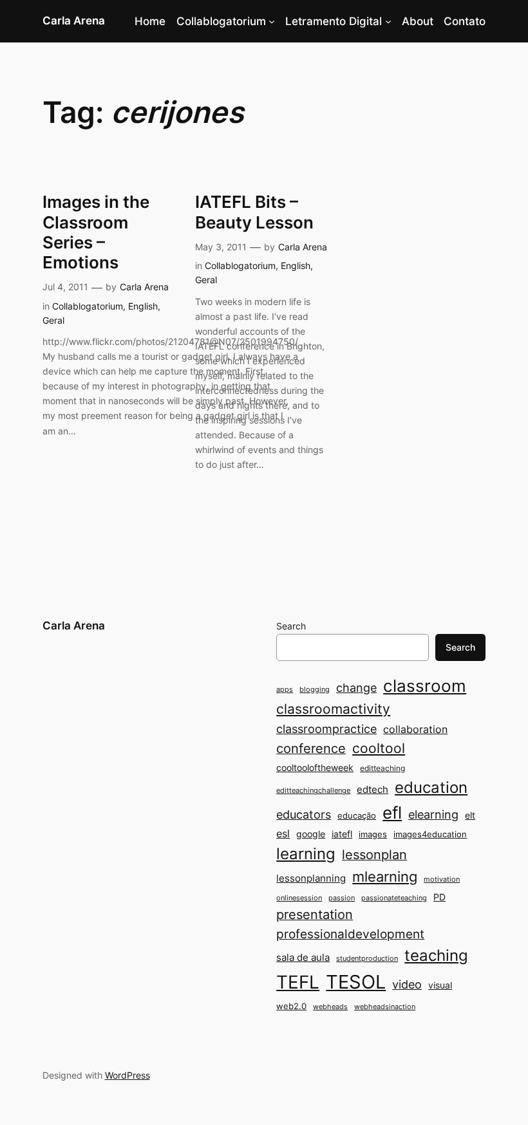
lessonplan (374, 854)
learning (305, 853)
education (431, 787)
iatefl (342, 833)
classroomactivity (333, 709)
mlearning (384, 876)
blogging (314, 689)
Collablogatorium (221, 21)
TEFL (297, 982)
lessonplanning (311, 878)
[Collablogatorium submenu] (272, 21)
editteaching (382, 768)
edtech (372, 789)
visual (440, 985)
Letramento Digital (333, 21)
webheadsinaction (384, 1007)
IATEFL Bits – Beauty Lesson (254, 212)
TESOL (356, 982)
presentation (314, 914)
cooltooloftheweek (315, 767)
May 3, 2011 (221, 246)
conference (311, 748)
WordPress (127, 1075)
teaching (436, 955)
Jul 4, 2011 (65, 286)
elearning (433, 814)
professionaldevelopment (350, 934)
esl (283, 834)
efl (392, 813)
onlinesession (299, 898)
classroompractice (326, 728)
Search (291, 625)
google (310, 833)
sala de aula (303, 957)
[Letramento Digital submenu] (388, 21)
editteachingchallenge (313, 790)
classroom (424, 686)
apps (284, 689)
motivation (442, 879)
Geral (53, 320)
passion (341, 898)
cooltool (378, 748)
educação (356, 815)
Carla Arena (73, 20)
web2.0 (291, 1006)
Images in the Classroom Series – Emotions (95, 232)
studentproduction (367, 958)
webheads (330, 1007)
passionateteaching (394, 898)
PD (439, 896)
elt (470, 815)
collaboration (415, 729)
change (356, 687)
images (373, 834)
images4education (430, 834)
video (407, 984)
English (143, 306)
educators (303, 814)
